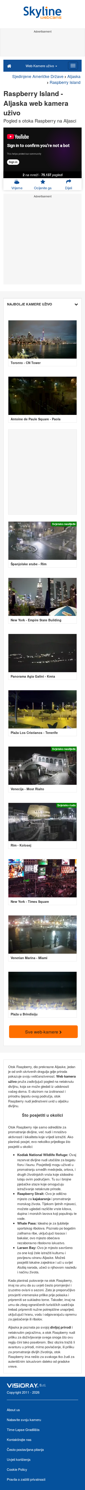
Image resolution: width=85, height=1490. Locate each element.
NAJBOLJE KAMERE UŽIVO (29, 304)
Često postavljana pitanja (25, 1449)
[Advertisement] (42, 45)
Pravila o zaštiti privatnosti (26, 1479)
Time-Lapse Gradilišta (23, 1429)
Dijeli (68, 187)
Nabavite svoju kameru (24, 1419)
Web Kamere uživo (40, 65)
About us (13, 1409)
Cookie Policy (17, 1469)
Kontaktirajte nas (19, 1439)
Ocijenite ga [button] (42, 187)
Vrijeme (16, 187)
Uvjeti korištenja (18, 1459)
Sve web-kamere (42, 1032)
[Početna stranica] (9, 65)
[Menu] (73, 65)
